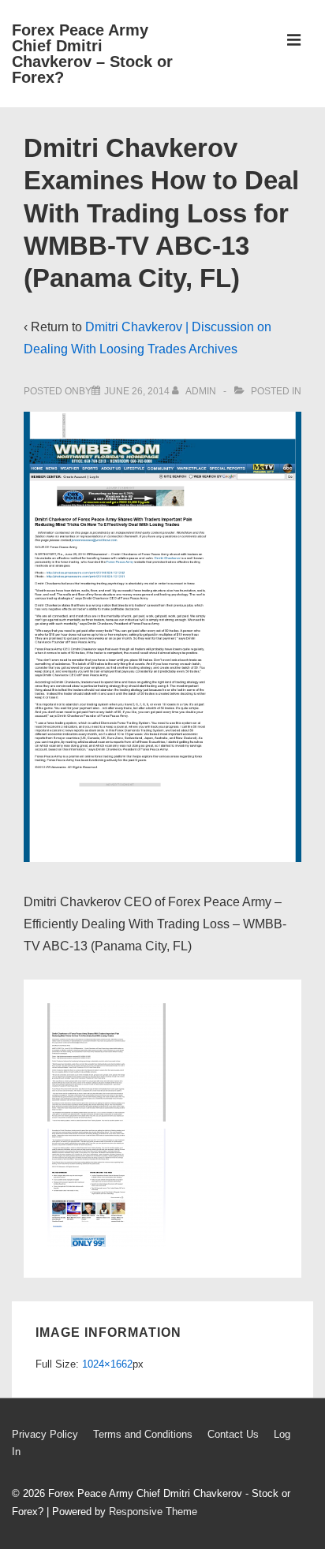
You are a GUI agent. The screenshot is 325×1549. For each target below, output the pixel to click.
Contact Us (233, 1434)
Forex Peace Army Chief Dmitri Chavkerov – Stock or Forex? (92, 53)
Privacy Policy (45, 1434)
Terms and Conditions (142, 1434)
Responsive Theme (153, 1511)
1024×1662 (107, 1364)
